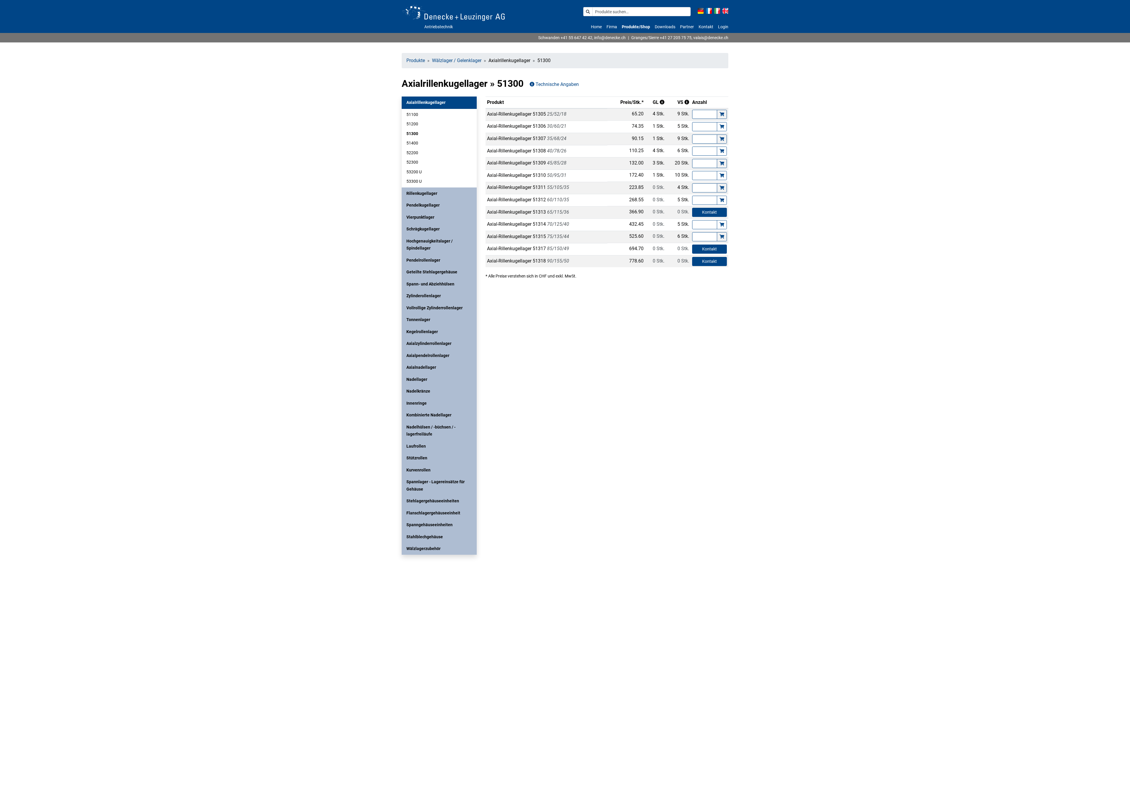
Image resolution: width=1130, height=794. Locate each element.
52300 (412, 162)
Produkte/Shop (636, 26)
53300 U (414, 181)
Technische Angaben (556, 84)
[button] (439, 103)
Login (723, 26)
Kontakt (706, 26)
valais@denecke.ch (710, 37)
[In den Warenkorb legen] (722, 114)
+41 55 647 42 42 (576, 37)
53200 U (414, 172)
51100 (412, 114)
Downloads (665, 26)
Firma (611, 26)
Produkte (415, 60)
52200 (412, 152)
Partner (687, 26)
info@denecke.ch (610, 37)
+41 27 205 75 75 (676, 37)
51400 (412, 143)
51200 (412, 124)
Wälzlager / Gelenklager (456, 60)
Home (596, 26)
